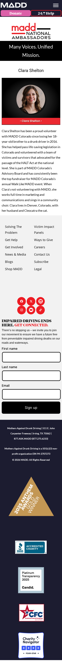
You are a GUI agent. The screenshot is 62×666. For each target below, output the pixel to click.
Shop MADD (13, 269)
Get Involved (14, 247)
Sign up (31, 408)
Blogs (9, 262)
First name (10, 348)
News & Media (15, 254)
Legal (38, 269)
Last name (9, 367)
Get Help (11, 240)
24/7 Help (46, 13)
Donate (15, 13)
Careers (39, 247)
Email (5, 385)
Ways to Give (43, 240)
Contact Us (42, 254)
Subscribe (41, 262)
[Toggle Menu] (56, 5)
